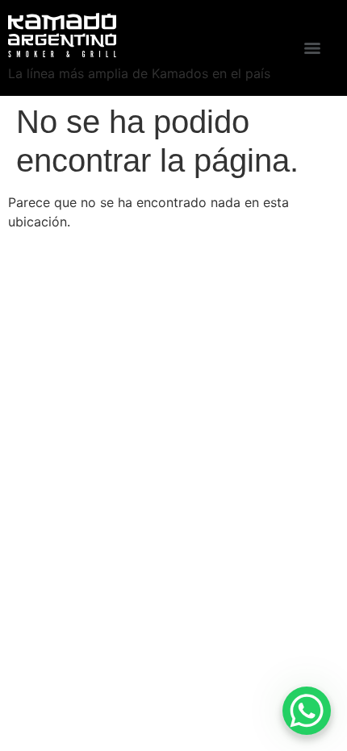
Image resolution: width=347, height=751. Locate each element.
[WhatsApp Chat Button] (306, 711)
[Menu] (312, 48)
